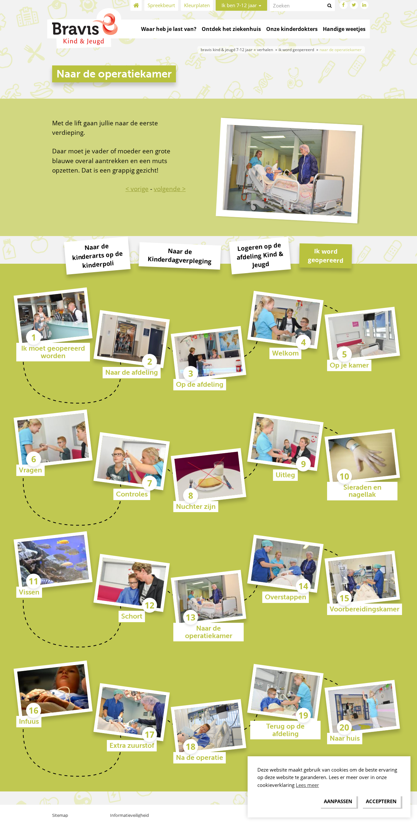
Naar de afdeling (131, 372)
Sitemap (60, 815)
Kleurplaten (197, 5)
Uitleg (285, 475)
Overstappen (285, 597)
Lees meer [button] (307, 785)
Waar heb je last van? (168, 29)
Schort (131, 616)
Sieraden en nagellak (362, 491)
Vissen (29, 592)
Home (136, 5)
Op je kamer (349, 365)
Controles (132, 494)
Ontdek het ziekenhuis (231, 29)
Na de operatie (199, 757)
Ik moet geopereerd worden (53, 352)
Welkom (285, 353)
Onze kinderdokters (292, 29)
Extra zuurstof (131, 745)
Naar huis (345, 738)
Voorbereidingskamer (364, 609)
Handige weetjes (344, 29)
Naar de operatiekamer (208, 632)
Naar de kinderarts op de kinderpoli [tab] (97, 256)
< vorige (137, 189)
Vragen (30, 470)
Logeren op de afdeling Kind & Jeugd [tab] (260, 255)
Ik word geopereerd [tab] (325, 255)
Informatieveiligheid (129, 815)
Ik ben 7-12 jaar (240, 5)
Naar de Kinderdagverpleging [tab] (180, 255)
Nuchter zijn (196, 506)
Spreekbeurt (161, 5)
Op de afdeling (199, 384)
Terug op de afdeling (285, 730)
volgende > (170, 189)
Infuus (29, 721)
